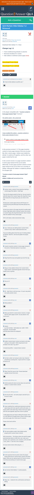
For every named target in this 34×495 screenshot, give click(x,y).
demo (8, 3)
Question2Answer (10, 493)
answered (4, 107)
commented (5, 79)
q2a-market (5, 70)
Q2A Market (10, 492)
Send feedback (5, 491)
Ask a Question (14, 20)
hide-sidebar (11, 70)
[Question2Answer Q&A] (17, 14)
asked (3, 40)
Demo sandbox (13, 491)
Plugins (13, 40)
